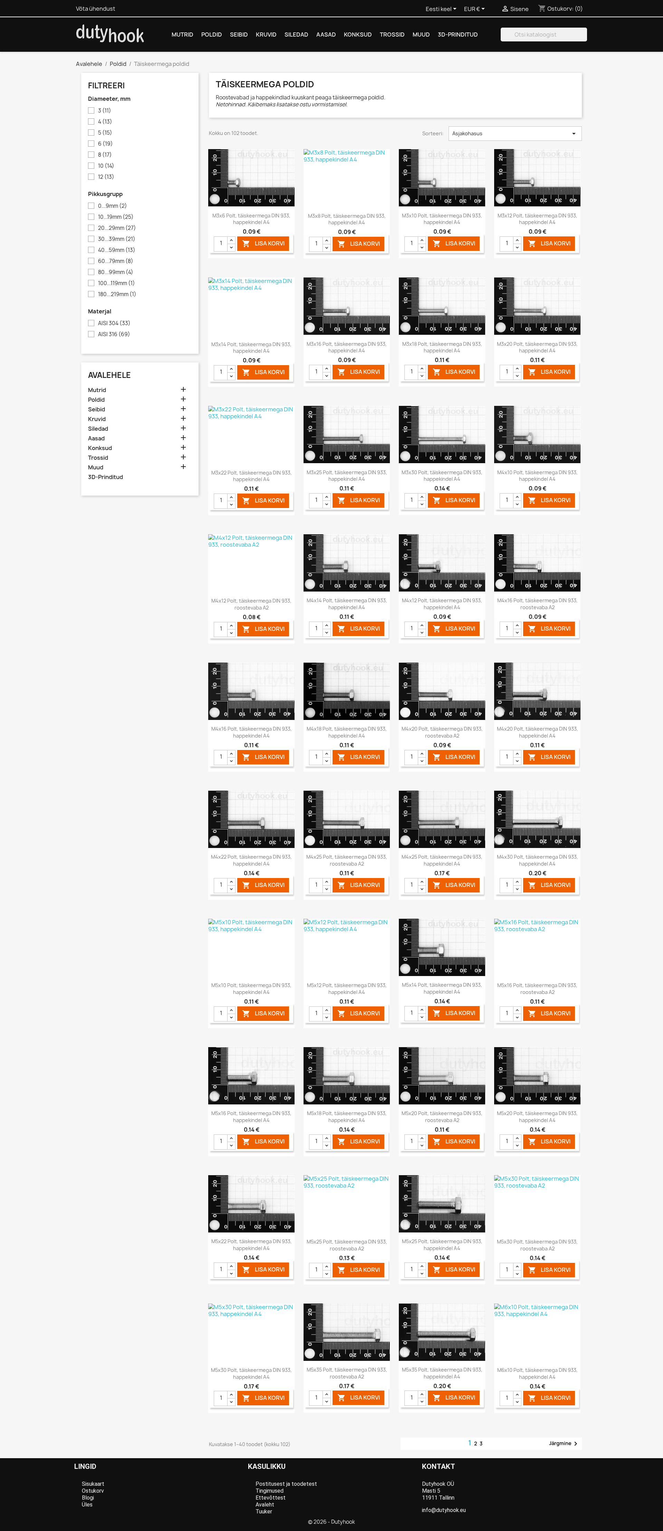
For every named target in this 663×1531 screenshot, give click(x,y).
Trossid (392, 34)
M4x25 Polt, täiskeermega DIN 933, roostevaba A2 (346, 860)
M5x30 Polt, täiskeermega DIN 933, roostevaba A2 (537, 1245)
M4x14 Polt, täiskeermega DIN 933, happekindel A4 (347, 604)
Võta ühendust (95, 8)
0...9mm (112, 206)
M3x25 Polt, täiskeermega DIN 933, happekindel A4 (347, 475)
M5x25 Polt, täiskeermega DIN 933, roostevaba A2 (347, 1245)
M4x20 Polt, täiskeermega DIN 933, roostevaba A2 (442, 732)
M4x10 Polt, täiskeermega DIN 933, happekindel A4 (537, 475)
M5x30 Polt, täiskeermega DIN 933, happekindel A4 (251, 1373)
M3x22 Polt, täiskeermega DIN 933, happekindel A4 (251, 476)
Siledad (296, 34)
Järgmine (564, 1444)
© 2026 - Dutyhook (331, 1521)
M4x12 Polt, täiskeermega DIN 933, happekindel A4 (442, 604)
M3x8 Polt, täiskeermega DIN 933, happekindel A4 (347, 219)
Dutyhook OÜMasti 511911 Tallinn (438, 1491)
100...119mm (116, 283)
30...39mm (116, 239)
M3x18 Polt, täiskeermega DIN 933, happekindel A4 (442, 347)
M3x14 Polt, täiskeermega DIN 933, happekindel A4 (251, 347)
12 (106, 177)
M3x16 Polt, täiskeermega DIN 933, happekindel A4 (347, 347)
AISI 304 (114, 323)
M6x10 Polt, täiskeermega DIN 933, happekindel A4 (537, 1373)
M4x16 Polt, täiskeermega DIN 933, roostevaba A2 (537, 604)
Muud (421, 34)
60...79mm (115, 261)
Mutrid (182, 34)
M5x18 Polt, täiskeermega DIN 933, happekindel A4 (347, 1116)
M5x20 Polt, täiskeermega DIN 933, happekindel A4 (537, 1116)
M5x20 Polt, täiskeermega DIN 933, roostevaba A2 (442, 1116)
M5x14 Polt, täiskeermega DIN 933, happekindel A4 (442, 988)
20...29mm (117, 228)
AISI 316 (114, 334)
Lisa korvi (263, 243)
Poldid (211, 34)
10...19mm (116, 217)
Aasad (326, 34)
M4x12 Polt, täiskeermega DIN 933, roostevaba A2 (251, 604)
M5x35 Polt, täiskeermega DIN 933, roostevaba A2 (347, 1373)
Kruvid (266, 34)
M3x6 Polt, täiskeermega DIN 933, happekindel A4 (251, 219)
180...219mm (117, 294)
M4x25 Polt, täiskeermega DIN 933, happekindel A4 (442, 860)
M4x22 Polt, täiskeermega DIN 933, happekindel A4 (251, 860)
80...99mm (115, 272)
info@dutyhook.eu (444, 1510)
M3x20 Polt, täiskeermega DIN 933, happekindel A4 (537, 347)
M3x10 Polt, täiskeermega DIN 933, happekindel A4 (442, 219)
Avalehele (109, 375)
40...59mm (116, 250)
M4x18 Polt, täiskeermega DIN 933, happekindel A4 (347, 732)
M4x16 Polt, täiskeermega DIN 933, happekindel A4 (251, 732)
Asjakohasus (515, 133)
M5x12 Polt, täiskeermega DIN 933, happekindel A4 (347, 988)
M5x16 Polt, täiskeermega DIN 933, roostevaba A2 (537, 988)
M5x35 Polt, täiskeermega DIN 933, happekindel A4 (442, 1373)
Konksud (358, 34)
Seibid (239, 34)
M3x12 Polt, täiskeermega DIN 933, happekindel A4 (537, 219)
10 (106, 166)
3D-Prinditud (458, 34)
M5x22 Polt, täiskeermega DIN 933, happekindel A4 (251, 1244)
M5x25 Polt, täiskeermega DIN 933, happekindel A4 (442, 1244)
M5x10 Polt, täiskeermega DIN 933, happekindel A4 (251, 988)
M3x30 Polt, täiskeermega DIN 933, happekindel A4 (442, 475)
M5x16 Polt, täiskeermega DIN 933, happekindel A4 (251, 1116)
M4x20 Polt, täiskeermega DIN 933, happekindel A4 (537, 732)
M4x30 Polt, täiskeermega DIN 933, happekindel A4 (537, 860)
